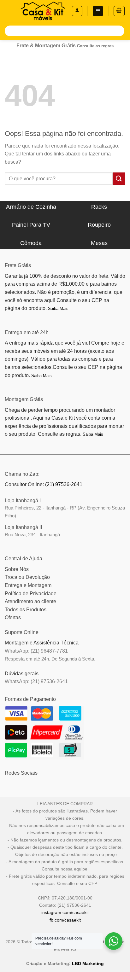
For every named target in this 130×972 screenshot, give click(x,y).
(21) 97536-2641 (63, 484)
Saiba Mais (58, 308)
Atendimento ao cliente (30, 601)
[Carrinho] (119, 11)
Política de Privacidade (30, 593)
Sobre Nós (17, 569)
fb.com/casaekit (65, 920)
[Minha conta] (77, 11)
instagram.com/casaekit (65, 912)
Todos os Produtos (25, 609)
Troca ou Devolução (27, 577)
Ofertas (13, 617)
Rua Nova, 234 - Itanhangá (32, 534)
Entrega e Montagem (28, 585)
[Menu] (98, 11)
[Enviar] (118, 31)
